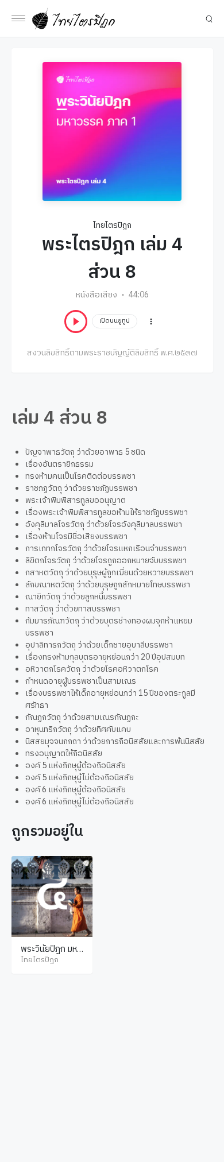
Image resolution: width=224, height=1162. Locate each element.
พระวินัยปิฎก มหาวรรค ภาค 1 (51, 955)
